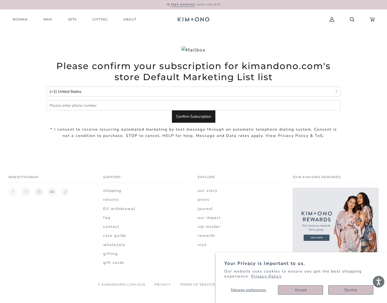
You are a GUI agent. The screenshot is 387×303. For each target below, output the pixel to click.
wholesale (114, 244)
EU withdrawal (119, 208)
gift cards (114, 262)
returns (111, 199)
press (204, 199)
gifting (110, 253)
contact (111, 226)
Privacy (162, 284)
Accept (301, 289)
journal (205, 208)
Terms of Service (197, 284)
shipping (112, 190)
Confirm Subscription (193, 116)
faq (106, 217)
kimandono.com (119, 284)
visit (202, 244)
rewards (206, 235)
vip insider (209, 226)
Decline (350, 289)
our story (207, 190)
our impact (209, 217)
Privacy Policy (266, 276)
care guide (114, 235)
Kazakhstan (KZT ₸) (288, 19)
